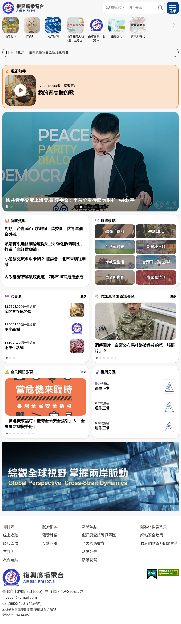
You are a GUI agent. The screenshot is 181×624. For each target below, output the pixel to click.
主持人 (8, 551)
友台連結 (10, 560)
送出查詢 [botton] (160, 8)
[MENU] (173, 8)
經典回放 (10, 543)
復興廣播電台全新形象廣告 (26, 52)
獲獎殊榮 (50, 535)
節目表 (16, 296)
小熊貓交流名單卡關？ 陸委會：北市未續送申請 (45, 262)
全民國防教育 (22, 372)
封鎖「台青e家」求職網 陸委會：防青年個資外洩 (44, 231)
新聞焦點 (18, 221)
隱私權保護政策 (153, 526)
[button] (77, 207)
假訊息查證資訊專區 (118, 296)
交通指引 (50, 543)
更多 (83, 296)
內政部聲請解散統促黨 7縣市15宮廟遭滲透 (44, 277)
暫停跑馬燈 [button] (7, 52)
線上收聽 (10, 535)
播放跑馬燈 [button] (12, 52)
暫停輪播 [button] (7, 206)
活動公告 (89, 551)
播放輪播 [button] (11, 206)
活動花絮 (89, 560)
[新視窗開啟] (152, 574)
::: (90, 47)
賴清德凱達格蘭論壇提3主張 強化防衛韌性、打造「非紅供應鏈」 (44, 247)
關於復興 (50, 526)
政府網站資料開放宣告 (159, 543)
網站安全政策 (151, 535)
